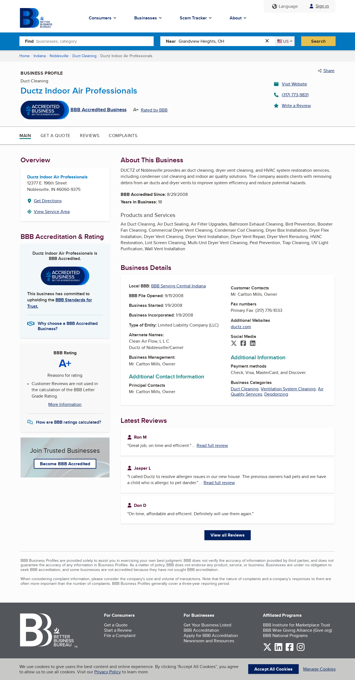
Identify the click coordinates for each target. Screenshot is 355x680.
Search (318, 41)
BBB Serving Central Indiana (178, 286)
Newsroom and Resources (209, 641)
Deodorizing (276, 394)
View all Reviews (228, 535)
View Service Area (52, 211)
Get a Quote (55, 135)
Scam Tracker (193, 18)
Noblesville (59, 56)
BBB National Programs (285, 635)
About (236, 18)
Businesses (145, 18)
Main (25, 135)
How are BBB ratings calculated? (68, 422)
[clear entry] (268, 41)
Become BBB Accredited (65, 464)
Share (328, 71)
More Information (65, 404)
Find (29, 41)
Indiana (40, 56)
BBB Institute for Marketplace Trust (296, 625)
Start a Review (118, 630)
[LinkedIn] (253, 343)
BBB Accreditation (201, 630)
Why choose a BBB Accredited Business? (68, 325)
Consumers (100, 18)
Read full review (212, 445)
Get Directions (48, 200)
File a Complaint (120, 635)
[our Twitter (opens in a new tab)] (267, 650)
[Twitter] (234, 343)
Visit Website (294, 84)
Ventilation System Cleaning (288, 389)
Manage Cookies (319, 669)
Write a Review (296, 105)
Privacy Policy (107, 672)
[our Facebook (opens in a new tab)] (289, 650)
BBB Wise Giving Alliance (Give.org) (297, 630)
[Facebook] (243, 343)
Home (24, 56)
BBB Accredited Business (98, 110)
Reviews (89, 135)
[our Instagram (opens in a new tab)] (300, 650)
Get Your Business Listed (207, 625)
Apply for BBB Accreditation (211, 635)
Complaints (123, 135)
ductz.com (241, 326)
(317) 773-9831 (295, 94)
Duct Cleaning (84, 56)
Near (171, 41)
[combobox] (95, 41)
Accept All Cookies (273, 669)
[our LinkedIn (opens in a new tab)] (278, 650)
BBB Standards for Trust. (59, 303)
